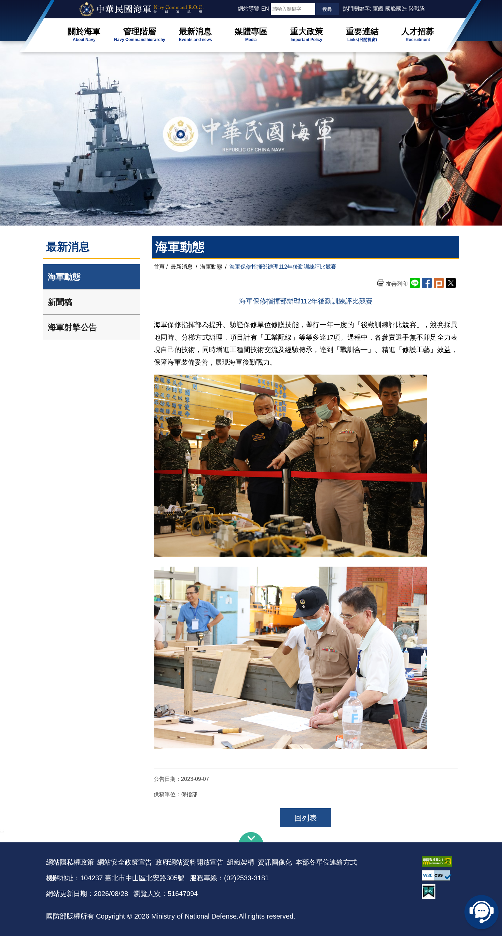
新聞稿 (60, 302)
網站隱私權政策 (70, 862)
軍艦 (378, 9)
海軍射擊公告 (72, 327)
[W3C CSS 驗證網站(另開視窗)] (439, 875)
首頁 (159, 267)
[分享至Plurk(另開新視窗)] (439, 283)
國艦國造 (396, 9)
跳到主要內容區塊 (16, 3)
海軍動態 (64, 276)
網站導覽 (249, 9)
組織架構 (240, 862)
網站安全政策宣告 (124, 862)
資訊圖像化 (275, 862)
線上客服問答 (481, 912)
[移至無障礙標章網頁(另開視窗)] (439, 861)
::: (235, 9)
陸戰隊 (417, 9)
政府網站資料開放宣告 (189, 862)
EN (265, 9)
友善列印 (397, 284)
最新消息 (182, 267)
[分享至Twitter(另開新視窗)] (451, 283)
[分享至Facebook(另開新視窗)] (427, 283)
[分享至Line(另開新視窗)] (415, 283)
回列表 (305, 818)
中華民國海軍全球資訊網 (150, 9)
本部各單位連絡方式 (326, 862)
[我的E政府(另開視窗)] (439, 891)
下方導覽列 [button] (251, 837)
